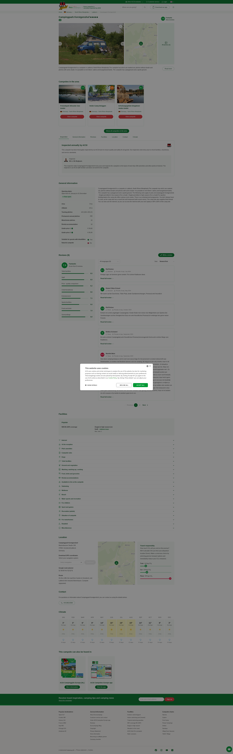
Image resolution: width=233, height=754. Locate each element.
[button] (91, 385)
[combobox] (147, 366)
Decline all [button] (124, 385)
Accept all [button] (140, 385)
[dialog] (116, 377)
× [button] (150, 366)
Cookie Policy (112, 378)
